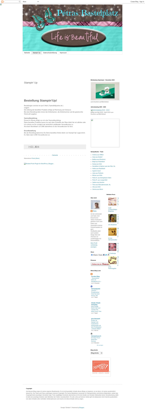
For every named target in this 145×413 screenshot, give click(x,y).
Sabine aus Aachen (98, 182)
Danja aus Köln (97, 164)
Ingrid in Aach (96, 171)
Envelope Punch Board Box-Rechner (95, 339)
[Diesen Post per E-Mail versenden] (29, 147)
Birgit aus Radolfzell (98, 161)
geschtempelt (95, 318)
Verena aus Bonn (97, 189)
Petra (94, 211)
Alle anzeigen (100, 345)
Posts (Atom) (35, 158)
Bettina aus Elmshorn (98, 159)
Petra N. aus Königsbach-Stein (101, 178)
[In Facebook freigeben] (36, 147)
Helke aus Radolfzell (98, 168)
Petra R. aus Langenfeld (99, 180)
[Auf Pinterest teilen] (38, 147)
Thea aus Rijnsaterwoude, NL (101, 184)
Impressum (63, 53)
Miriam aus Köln (97, 175)
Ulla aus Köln (96, 187)
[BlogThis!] (32, 147)
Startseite (27, 53)
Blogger (81, 407)
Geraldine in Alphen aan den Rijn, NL (103, 166)
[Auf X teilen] (34, 147)
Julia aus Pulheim (97, 173)
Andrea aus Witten (98, 155)
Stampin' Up (36, 53)
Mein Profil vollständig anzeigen (94, 245)
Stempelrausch (96, 336)
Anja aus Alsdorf (97, 157)
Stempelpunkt (95, 289)
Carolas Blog (95, 276)
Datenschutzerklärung (50, 53)
